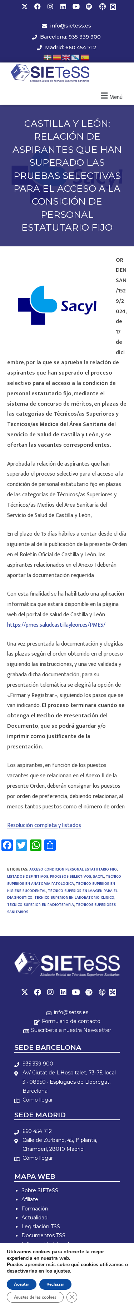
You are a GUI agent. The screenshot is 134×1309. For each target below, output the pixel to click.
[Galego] (75, 57)
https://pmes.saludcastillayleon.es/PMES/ (56, 625)
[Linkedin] (63, 6)
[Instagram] (50, 6)
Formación (34, 1208)
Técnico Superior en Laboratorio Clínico (74, 897)
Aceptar (21, 1284)
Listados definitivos (27, 876)
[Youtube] (76, 6)
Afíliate (29, 1199)
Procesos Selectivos (70, 876)
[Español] (85, 57)
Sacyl (98, 876)
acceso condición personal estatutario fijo (73, 869)
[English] (66, 57)
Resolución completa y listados (44, 825)
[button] (110, 96)
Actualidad (34, 1217)
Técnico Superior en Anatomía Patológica (64, 880)
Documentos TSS (43, 1235)
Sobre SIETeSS (39, 1190)
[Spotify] (89, 6)
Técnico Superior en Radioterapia (40, 905)
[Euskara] (48, 57)
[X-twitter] (24, 6)
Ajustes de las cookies (35, 1297)
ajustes (62, 1271)
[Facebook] (37, 6)
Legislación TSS (40, 1226)
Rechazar (55, 1284)
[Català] (57, 57)
